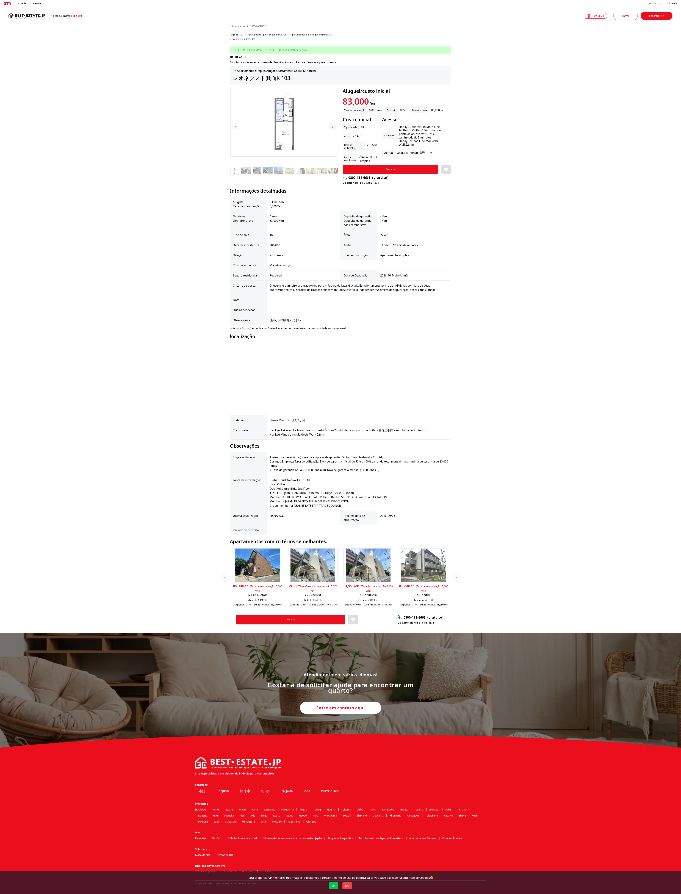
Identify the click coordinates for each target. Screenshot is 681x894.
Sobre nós (671, 3)
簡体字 (245, 791)
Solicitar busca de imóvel (242, 838)
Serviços (653, 3)
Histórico (217, 838)
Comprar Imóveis (452, 838)
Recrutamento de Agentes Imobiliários (381, 838)
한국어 (266, 791)
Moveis (37, 3)
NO (347, 885)
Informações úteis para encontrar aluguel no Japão (292, 838)
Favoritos (200, 838)
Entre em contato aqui (340, 708)
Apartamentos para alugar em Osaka (267, 34)
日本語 (200, 791)
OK (333, 885)
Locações (22, 3)
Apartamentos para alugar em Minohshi (311, 34)
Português (330, 791)
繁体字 (287, 791)
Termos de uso (225, 855)
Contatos (390, 169)
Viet (307, 791)
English (222, 791)
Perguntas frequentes (340, 838)
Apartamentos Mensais (422, 838)
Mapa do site (202, 855)
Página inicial (236, 34)
